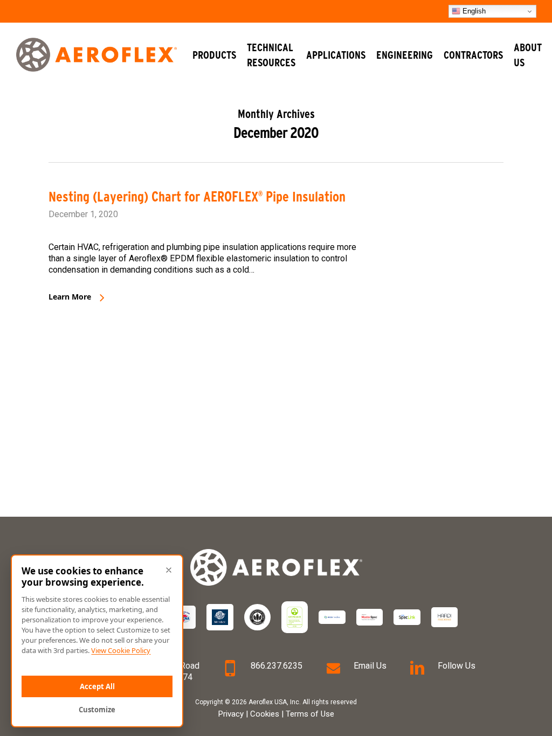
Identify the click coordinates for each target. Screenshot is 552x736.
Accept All (97, 686)
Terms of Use (310, 714)
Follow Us (456, 666)
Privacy (231, 714)
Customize (97, 709)
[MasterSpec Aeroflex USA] (369, 617)
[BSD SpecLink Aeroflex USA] (407, 617)
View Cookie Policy (120, 650)
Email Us (370, 666)
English (473, 11)
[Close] (168, 570)
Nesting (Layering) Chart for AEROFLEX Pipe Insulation (197, 196)
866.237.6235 (276, 666)
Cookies (264, 714)
